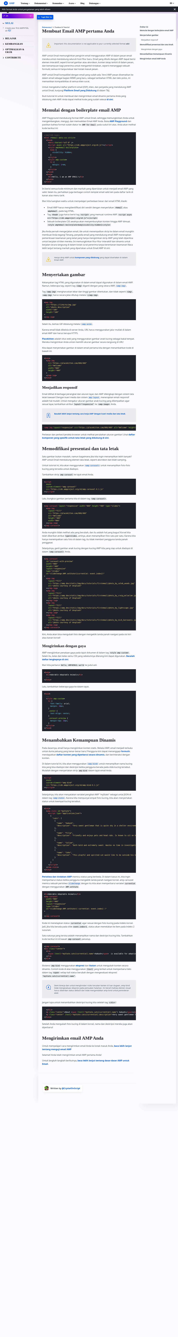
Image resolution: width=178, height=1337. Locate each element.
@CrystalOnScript (71, 1088)
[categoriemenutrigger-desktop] (45, 17)
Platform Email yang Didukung (80, 90)
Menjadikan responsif (149, 40)
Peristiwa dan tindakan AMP (57, 876)
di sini (110, 99)
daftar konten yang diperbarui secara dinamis (80, 754)
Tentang (24, 3)
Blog (82, 3)
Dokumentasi (40, 3)
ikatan (92, 965)
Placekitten (48, 338)
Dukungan (94, 3)
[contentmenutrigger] (156, 27)
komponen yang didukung (87, 257)
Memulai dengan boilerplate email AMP (156, 30)
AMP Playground (118, 121)
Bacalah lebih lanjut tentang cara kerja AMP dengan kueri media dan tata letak (89, 413)
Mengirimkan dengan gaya (151, 49)
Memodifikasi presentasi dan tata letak (156, 45)
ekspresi (80, 965)
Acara (71, 3)
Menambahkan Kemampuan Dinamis (156, 54)
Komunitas (57, 3)
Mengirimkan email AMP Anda (153, 59)
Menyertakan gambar (149, 35)
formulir (125, 751)
